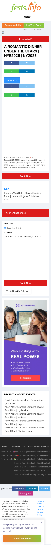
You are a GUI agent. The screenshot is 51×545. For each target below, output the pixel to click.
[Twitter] (27, 63)
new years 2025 (31, 165)
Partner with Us (13, 25)
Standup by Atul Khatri (33, 470)
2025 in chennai (21, 160)
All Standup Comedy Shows (33, 474)
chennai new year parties (26, 162)
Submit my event (22, 538)
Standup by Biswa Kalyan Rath (33, 463)
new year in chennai (16, 165)
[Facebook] (11, 63)
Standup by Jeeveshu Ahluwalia (33, 466)
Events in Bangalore (20, 451)
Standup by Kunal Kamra (33, 451)
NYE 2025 (41, 165)
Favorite (11, 80)
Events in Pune (20, 463)
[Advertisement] (25, 126)
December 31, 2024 (14, 228)
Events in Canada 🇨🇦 (7, 455)
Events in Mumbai (20, 470)
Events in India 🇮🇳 (7, 459)
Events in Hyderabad (20, 459)
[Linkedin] (27, 71)
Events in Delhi (20, 466)
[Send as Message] (11, 71)
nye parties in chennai (26, 168)
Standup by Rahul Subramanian (33, 459)
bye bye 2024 (33, 160)
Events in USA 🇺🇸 (7, 451)
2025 (12, 160)
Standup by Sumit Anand (33, 455)
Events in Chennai (20, 455)
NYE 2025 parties (10, 168)
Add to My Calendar (19, 291)
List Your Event (34, 25)
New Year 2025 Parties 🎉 (21, 157)
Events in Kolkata (20, 474)
